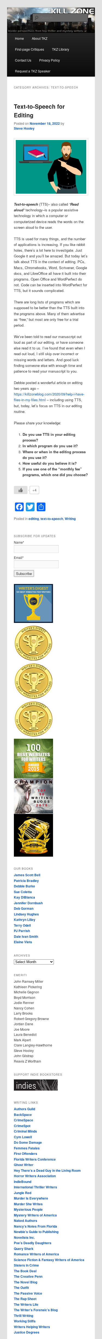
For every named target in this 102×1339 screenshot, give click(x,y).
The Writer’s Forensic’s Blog (36, 1309)
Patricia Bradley (26, 880)
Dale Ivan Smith (26, 936)
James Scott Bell (27, 874)
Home (19, 38)
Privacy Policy (49, 60)
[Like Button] (20, 490)
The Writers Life (26, 1304)
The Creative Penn (28, 1276)
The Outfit (21, 1287)
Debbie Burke (24, 886)
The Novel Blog (25, 1282)
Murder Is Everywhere (31, 1198)
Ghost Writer (23, 1164)
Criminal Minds (25, 1131)
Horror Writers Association (35, 1175)
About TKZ (39, 38)
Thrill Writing (23, 1315)
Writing (70, 518)
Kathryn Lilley (24, 919)
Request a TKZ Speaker (32, 71)
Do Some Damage (28, 1142)
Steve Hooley (24, 128)
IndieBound (22, 1181)
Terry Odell (22, 925)
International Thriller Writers (35, 1187)
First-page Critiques (29, 49)
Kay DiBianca (24, 897)
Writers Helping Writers (32, 1326)
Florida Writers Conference (35, 1159)
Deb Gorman (23, 908)
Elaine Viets (23, 941)
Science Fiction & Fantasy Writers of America (49, 1259)
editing (34, 518)
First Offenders (25, 1153)
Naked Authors (25, 1220)
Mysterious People (28, 1209)
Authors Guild (24, 1108)
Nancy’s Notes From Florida (35, 1226)
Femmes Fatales (27, 1148)
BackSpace (23, 1114)
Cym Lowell (23, 1136)
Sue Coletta (23, 891)
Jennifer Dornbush (28, 902)
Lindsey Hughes (26, 914)
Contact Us (23, 60)
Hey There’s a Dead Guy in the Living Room (47, 1170)
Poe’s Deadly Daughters (32, 1242)
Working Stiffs (25, 1321)
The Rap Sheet (25, 1298)
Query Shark (23, 1248)
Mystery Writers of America (35, 1215)
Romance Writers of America (36, 1254)
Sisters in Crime (26, 1265)
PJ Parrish (22, 930)
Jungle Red (22, 1192)
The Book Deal (25, 1270)
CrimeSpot (22, 1125)
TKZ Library (60, 49)
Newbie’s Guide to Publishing (36, 1231)
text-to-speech (52, 518)
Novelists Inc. (24, 1237)
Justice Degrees (26, 1332)
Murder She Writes (28, 1203)
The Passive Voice (28, 1293)
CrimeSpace (23, 1120)
